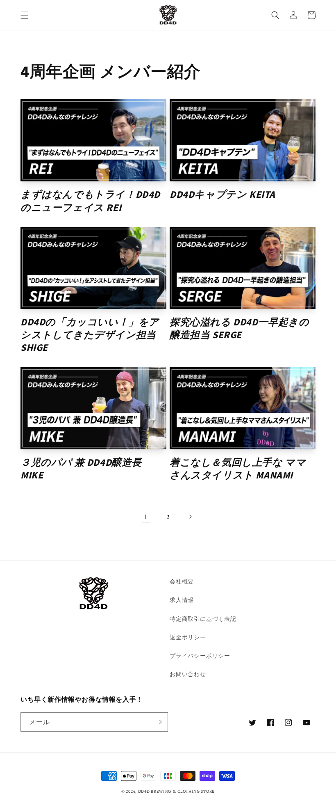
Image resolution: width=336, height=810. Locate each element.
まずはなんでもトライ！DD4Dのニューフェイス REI (90, 201)
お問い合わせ (188, 674)
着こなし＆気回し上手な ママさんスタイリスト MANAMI (238, 469)
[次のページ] (190, 517)
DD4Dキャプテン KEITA (222, 194)
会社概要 (182, 581)
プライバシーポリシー (200, 655)
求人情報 (182, 600)
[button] (25, 15)
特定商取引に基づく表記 (203, 618)
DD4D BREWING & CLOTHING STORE (176, 791)
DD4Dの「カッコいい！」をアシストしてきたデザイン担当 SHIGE (89, 335)
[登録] (159, 722)
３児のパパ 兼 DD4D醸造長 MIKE (81, 469)
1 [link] (146, 516)
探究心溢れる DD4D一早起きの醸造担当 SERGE (239, 328)
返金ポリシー (188, 637)
